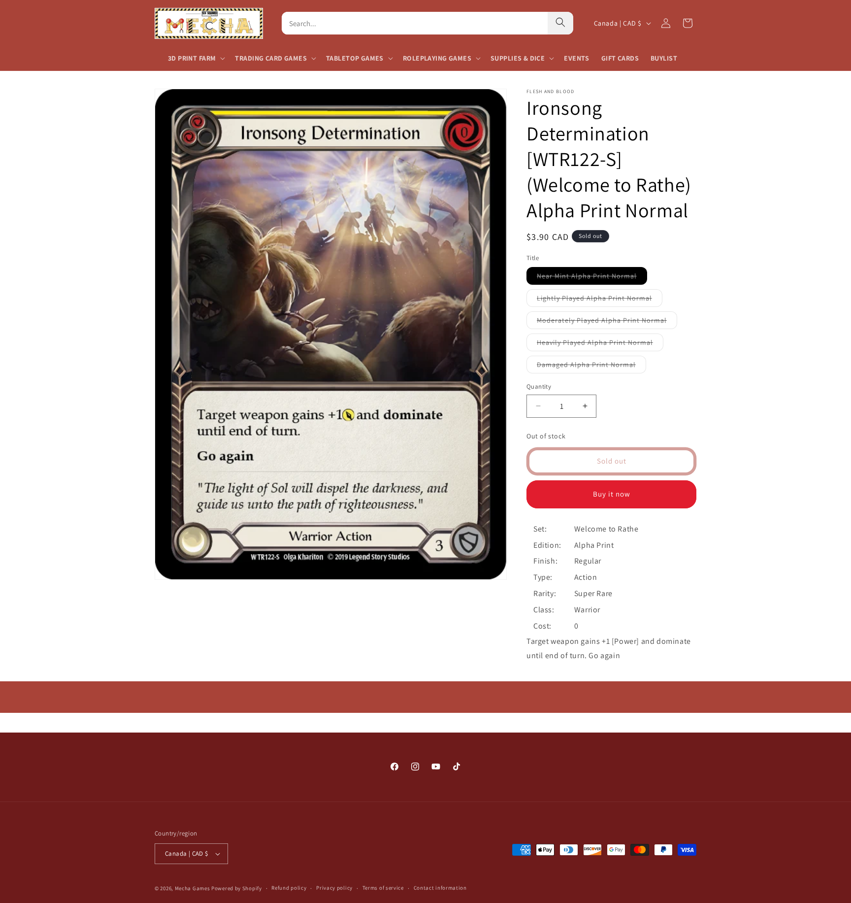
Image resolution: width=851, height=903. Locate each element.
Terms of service (383, 887)
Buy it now (611, 494)
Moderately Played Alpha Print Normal (607, 322)
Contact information (440, 887)
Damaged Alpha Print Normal (591, 366)
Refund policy (288, 887)
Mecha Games (192, 888)
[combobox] (415, 23)
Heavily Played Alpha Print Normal (600, 344)
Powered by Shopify (236, 888)
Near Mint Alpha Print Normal (592, 278)
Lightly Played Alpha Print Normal (599, 300)
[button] (195, 58)
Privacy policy (334, 887)
